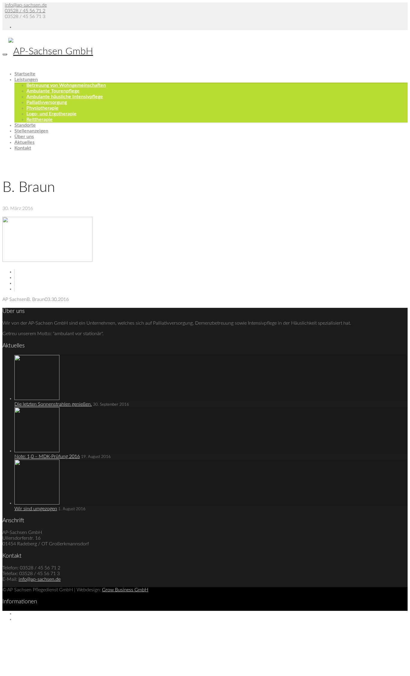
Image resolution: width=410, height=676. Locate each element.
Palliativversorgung (46, 102)
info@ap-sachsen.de (26, 5)
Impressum (25, 613)
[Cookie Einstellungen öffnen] (47, 670)
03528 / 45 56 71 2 (25, 10)
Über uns (24, 136)
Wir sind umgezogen (35, 508)
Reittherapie (39, 119)
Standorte (25, 125)
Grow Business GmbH (125, 589)
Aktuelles (24, 142)
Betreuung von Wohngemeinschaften (66, 85)
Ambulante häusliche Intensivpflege (64, 96)
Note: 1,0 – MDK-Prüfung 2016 (47, 456)
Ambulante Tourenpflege (53, 91)
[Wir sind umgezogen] (36, 503)
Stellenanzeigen (31, 131)
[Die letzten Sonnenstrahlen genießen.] (36, 398)
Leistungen (26, 79)
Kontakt (22, 148)
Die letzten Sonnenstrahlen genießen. (53, 404)
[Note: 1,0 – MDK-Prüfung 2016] (36, 450)
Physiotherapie (42, 108)
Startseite (24, 73)
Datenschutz (27, 619)
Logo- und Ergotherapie (51, 113)
